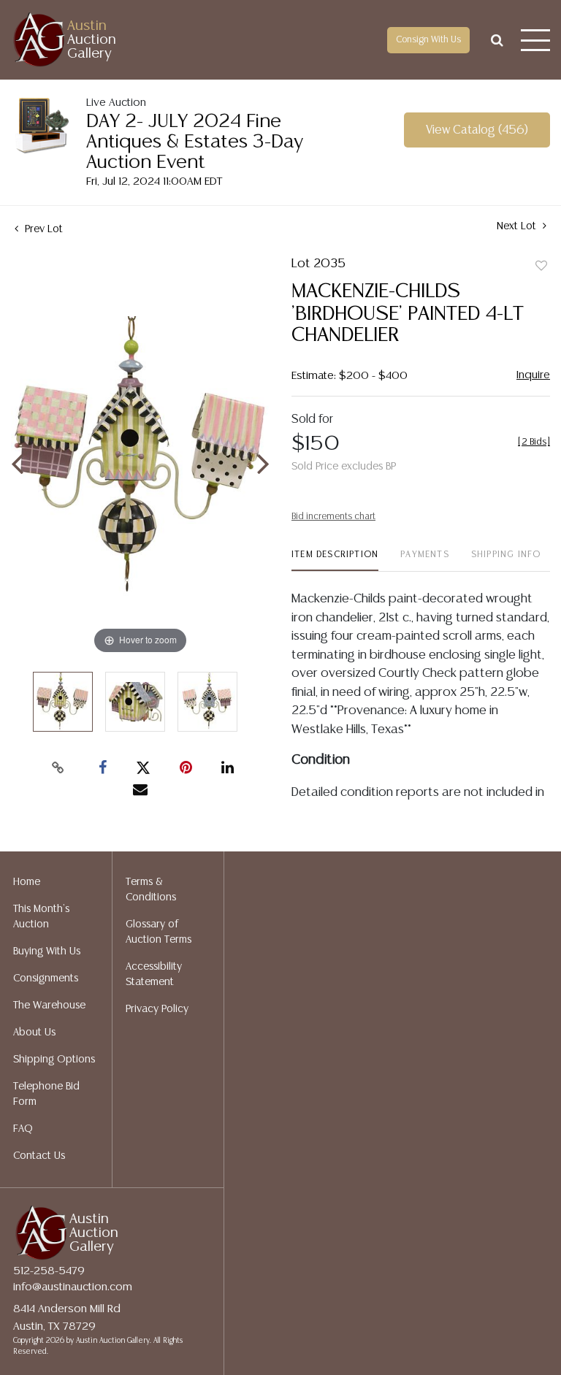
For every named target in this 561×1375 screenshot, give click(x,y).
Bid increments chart (333, 517)
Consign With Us (428, 40)
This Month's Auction (41, 917)
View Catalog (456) (477, 130)
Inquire (533, 374)
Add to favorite (541, 266)
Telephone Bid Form (46, 1094)
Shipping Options (54, 1059)
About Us (34, 1032)
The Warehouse (49, 1005)
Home (26, 882)
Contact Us (39, 1156)
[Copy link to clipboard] (58, 768)
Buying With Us (46, 951)
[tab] (334, 560)
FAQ (23, 1129)
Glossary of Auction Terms (158, 932)
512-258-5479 (49, 1270)
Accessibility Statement (154, 974)
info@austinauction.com (72, 1287)
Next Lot (518, 226)
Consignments (45, 978)
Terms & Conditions (151, 890)
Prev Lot (42, 229)
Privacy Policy (157, 1009)
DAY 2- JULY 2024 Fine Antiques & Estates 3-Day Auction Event (194, 142)
